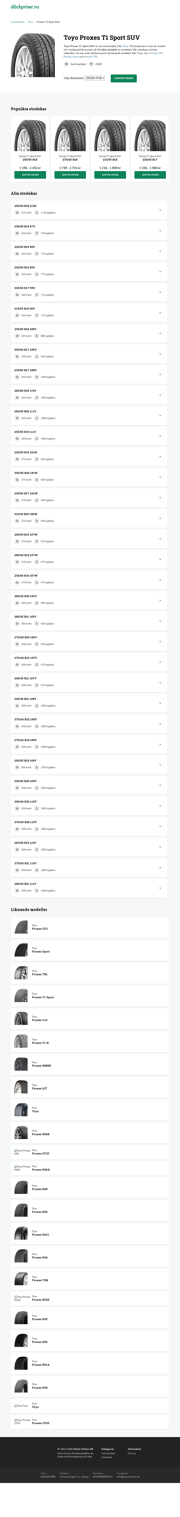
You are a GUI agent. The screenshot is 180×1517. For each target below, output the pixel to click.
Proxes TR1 (91, 56)
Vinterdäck (106, 1457)
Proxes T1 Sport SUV (30, 158)
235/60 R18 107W (26, 575)
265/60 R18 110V (25, 390)
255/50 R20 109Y (25, 781)
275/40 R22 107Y (25, 657)
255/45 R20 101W (26, 472)
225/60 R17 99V (24, 287)
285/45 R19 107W (26, 555)
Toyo (30, 22)
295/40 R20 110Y (25, 801)
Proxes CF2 (156, 53)
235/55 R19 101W (25, 452)
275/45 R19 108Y (25, 740)
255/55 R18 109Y (25, 760)
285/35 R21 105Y (25, 616)
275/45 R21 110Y (25, 863)
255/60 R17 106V (25, 349)
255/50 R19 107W (26, 534)
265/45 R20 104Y (25, 596)
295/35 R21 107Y (25, 678)
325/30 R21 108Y (25, 698)
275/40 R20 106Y (25, 637)
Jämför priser (123, 78)
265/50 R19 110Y (25, 842)
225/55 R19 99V (24, 246)
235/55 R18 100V (25, 329)
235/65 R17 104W (26, 493)
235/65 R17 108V (25, 370)
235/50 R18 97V (24, 226)
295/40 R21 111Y (25, 883)
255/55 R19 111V (25, 431)
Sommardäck (17, 22)
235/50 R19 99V (24, 267)
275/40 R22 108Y (25, 719)
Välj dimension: (74, 78)
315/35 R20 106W (25, 514)
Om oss (132, 1453)
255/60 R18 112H (25, 205)
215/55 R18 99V (24, 308)
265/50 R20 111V (25, 411)
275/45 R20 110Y (25, 822)
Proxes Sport (71, 56)
